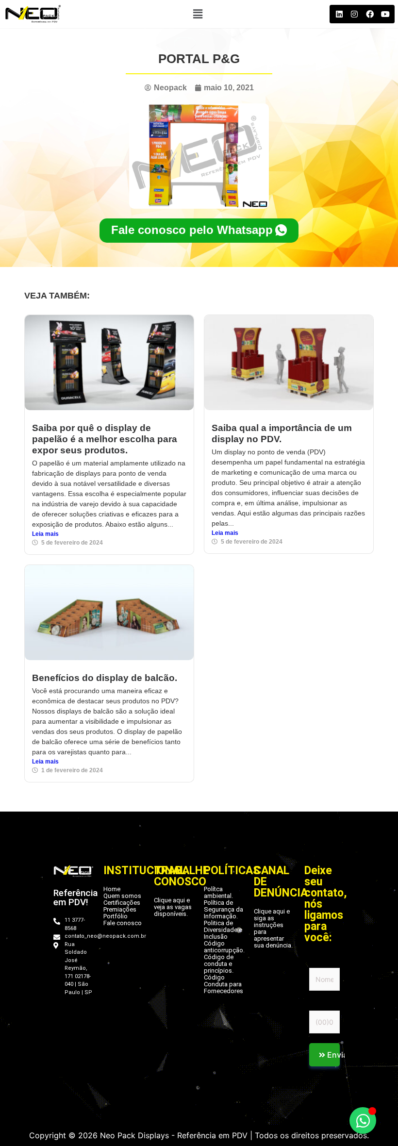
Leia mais (45, 534)
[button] (197, 14)
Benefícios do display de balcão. (104, 678)
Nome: (319, 961)
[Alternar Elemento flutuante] (362, 1120)
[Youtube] (385, 14)
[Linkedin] (339, 14)
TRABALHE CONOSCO (181, 876)
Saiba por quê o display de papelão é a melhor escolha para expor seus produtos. (104, 439)
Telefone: (324, 1004)
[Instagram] (354, 14)
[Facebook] (370, 14)
